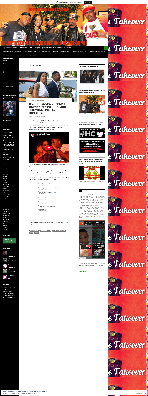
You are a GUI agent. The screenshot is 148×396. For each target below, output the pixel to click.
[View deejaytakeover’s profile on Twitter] (5, 63)
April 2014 (5, 205)
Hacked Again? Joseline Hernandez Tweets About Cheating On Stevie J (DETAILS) (49, 108)
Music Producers (20, 55)
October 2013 (6, 217)
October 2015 (6, 170)
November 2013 (6, 215)
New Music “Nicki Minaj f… (12, 271)
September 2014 (6, 194)
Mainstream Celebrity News (37, 100)
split (31, 232)
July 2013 (5, 223)
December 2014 (6, 188)
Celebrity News (34, 230)
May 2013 (5, 227)
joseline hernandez (46, 230)
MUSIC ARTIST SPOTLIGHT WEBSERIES (96, 51)
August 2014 (5, 196)
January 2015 (6, 186)
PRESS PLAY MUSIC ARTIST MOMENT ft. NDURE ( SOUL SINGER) (9, 139)
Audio (85, 191)
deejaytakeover (11, 259)
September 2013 (6, 219)
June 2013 (5, 225)
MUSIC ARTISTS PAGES (7, 55)
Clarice (9, 270)
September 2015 (6, 172)
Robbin (9, 275)
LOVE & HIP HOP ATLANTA (59, 230)
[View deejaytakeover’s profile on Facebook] (3, 63)
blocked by (10, 241)
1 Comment (42, 116)
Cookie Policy (33, 393)
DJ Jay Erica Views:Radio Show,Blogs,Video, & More (37, 51)
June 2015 (5, 178)
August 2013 (5, 221)
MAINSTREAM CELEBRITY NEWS (79, 51)
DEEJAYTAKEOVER (7, 120)
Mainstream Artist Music (8, 293)
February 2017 (6, 168)
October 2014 (6, 192)
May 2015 (5, 180)
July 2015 (5, 176)
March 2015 (5, 182)
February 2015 (6, 184)
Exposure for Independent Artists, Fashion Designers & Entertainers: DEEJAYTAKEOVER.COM (37, 48)
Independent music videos (9, 287)
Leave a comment (87, 267)
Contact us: (18, 51)
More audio (83, 271)
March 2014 (5, 207)
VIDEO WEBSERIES (32, 55)
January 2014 (6, 211)
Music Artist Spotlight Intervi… (11, 277)
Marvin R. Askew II (12, 251)
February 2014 (6, 209)
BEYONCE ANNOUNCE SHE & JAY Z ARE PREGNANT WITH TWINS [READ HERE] (9, 134)
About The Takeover (8, 51)
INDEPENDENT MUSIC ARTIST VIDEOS (61, 51)
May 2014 (5, 203)
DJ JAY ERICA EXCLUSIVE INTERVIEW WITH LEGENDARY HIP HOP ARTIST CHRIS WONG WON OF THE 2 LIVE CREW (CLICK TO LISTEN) (92, 263)
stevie (36, 232)
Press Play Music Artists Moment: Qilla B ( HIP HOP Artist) (9, 151)
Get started (88, 2)
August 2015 (5, 174)
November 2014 (6, 190)
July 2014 (5, 198)
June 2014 (5, 201)
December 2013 (6, 213)
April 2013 (5, 229)
